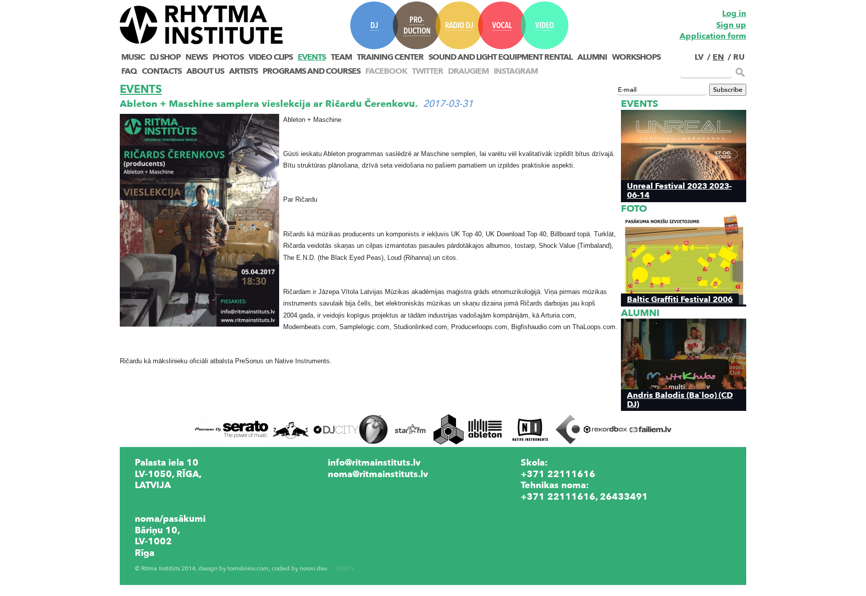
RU (739, 57)
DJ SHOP (165, 57)
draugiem (468, 71)
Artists (243, 71)
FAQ (129, 71)
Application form (713, 36)
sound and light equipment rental (500, 57)
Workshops (636, 57)
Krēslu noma (548, 508)
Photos (228, 57)
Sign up (731, 25)
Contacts (161, 71)
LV (699, 57)
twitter (427, 71)
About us (205, 71)
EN (718, 57)
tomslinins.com (248, 568)
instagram (516, 71)
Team (341, 57)
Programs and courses (311, 71)
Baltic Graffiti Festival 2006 (680, 299)
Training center (390, 57)
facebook (386, 71)
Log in (734, 13)
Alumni (592, 57)
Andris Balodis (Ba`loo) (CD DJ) (680, 399)
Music (133, 57)
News (196, 57)
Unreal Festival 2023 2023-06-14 (679, 190)
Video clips (271, 57)
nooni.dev (313, 568)
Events (312, 57)
